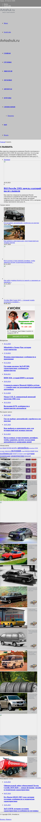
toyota (9, 448)
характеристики (17, 456)
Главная (2, 142)
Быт (5, 124)
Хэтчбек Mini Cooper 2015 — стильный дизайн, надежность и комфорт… (19, 301)
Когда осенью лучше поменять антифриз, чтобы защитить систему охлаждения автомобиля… (19, 261)
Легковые (8, 80)
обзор (36, 451)
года (36, 448)
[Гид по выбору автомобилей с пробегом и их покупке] (14, 221)
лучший (23, 451)
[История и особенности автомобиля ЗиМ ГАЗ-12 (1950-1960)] (18, 585)
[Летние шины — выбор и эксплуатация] (18, 692)
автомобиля (32, 448)
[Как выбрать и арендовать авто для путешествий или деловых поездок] (14, 239)
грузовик (2, 451)
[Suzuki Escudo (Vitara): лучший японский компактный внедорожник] (18, 713)
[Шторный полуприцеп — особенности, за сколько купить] (18, 755)
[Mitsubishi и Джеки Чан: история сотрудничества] (18, 670)
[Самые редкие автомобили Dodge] (18, 628)
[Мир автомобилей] (7, 13)
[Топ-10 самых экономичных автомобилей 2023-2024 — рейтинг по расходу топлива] (18, 479)
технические (5, 456)
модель (27, 451)
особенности (6, 453)
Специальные (9, 107)
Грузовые (8, 62)
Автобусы (8, 89)
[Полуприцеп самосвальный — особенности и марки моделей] (18, 777)
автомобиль (23, 447)
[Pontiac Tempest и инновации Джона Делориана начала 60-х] (18, 500)
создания (31, 453)
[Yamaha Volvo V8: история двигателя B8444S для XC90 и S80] (18, 734)
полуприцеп (20, 453)
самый (25, 453)
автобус (14, 448)
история (16, 450)
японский (28, 456)
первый (14, 453)
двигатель (8, 451)
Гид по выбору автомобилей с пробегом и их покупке (21, 223)
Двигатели (8, 71)
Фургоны (7, 98)
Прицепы (11, 116)
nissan (4, 448)
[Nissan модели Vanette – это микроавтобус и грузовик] (18, 649)
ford (1, 448)
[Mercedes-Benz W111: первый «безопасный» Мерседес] (18, 607)
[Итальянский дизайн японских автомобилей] (18, 564)
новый (32, 451)
